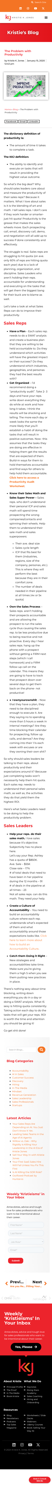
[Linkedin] (20, 8)
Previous (2, 1298)
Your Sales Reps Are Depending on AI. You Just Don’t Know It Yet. (27, 1127)
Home (8, 109)
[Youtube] (35, 8)
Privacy (22, 1453)
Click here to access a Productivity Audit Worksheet (24, 482)
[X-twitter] (43, 8)
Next (50, 1298)
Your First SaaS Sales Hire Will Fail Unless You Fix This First (28, 1165)
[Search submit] (41, 1050)
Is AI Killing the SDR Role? (27, 1172)
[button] (46, 17)
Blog (15, 109)
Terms (30, 1453)
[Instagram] (28, 8)
